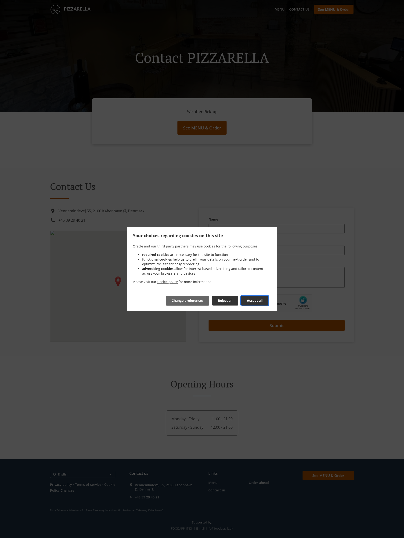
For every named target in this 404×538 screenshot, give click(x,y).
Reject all (225, 300)
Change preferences (187, 300)
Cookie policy (167, 282)
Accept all (255, 300)
